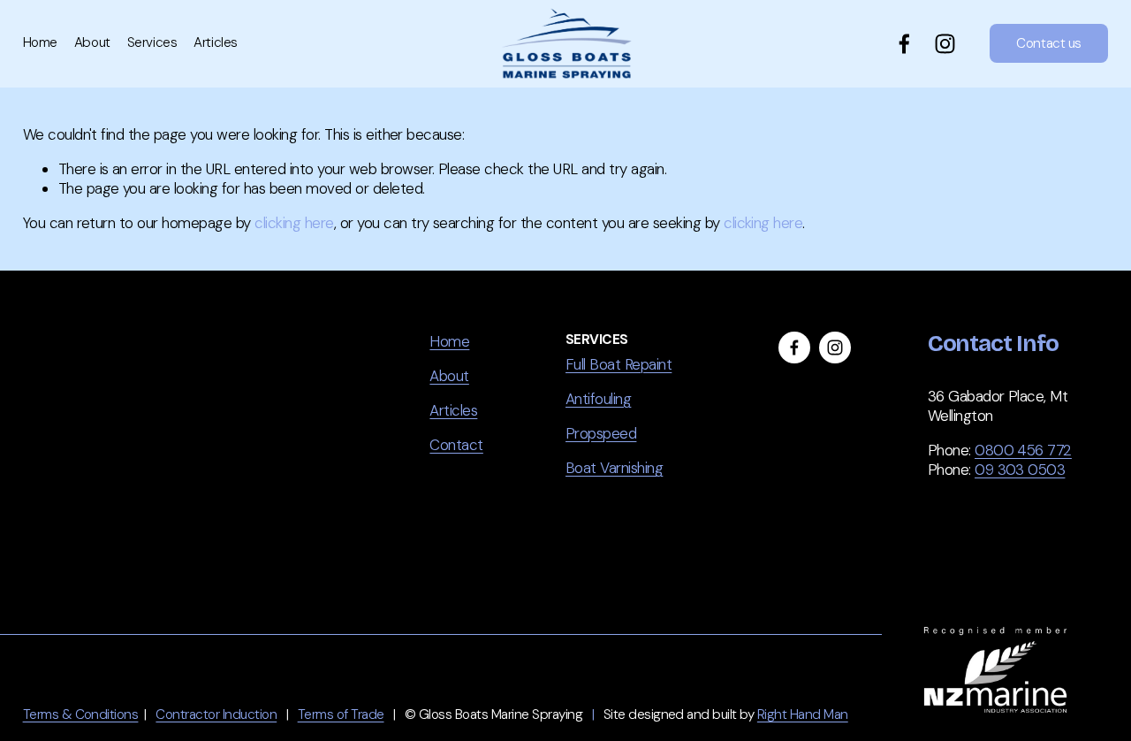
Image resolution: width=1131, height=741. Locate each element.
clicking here (293, 223)
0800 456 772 (1023, 450)
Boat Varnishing (614, 467)
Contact (455, 445)
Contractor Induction (216, 715)
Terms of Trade (341, 715)
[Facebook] (904, 44)
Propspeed (601, 433)
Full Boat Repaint (619, 364)
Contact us (1048, 43)
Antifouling (598, 399)
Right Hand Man (802, 715)
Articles (215, 42)
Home (40, 42)
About (92, 42)
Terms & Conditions (81, 715)
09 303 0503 (1020, 469)
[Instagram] (945, 44)
